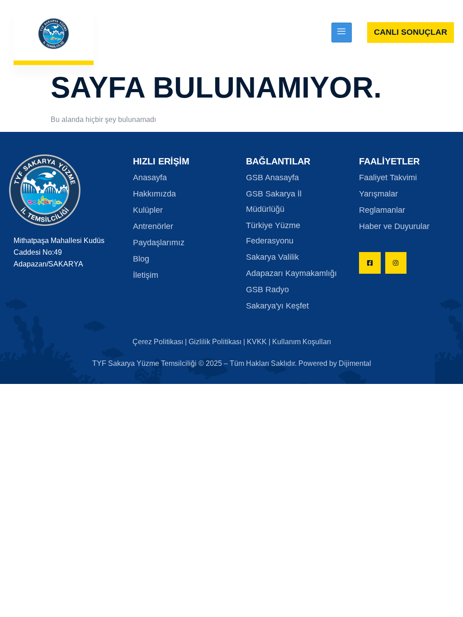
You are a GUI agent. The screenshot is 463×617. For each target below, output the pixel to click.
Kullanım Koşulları (301, 342)
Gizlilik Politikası (215, 342)
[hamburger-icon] (341, 32)
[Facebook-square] (370, 263)
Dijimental (355, 363)
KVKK (257, 342)
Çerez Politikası (158, 342)
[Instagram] (396, 263)
